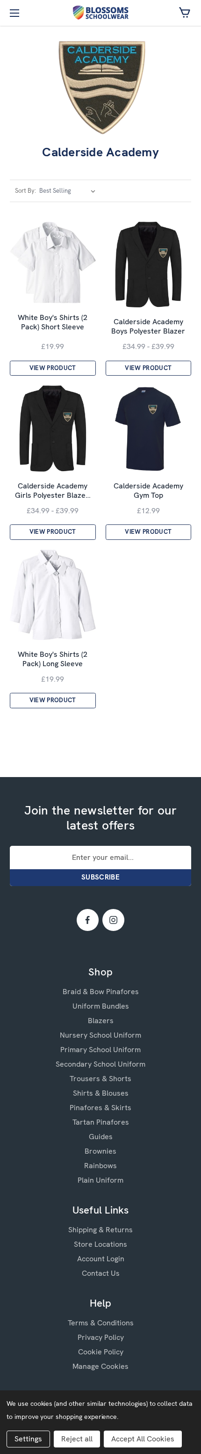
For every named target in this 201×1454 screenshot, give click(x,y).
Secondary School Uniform (100, 1064)
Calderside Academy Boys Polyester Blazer (148, 326)
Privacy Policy (101, 1337)
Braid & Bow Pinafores (101, 991)
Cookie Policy (100, 1352)
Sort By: (25, 191)
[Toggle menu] (13, 13)
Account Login (100, 1259)
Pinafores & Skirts (100, 1107)
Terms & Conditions (101, 1323)
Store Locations (100, 1244)
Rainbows (100, 1165)
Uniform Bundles (100, 1006)
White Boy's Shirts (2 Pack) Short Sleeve (52, 322)
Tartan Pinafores (100, 1122)
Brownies (100, 1151)
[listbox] (69, 191)
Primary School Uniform (100, 1049)
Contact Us (101, 1273)
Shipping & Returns (100, 1230)
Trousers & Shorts (100, 1078)
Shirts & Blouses (101, 1093)
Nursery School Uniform (100, 1035)
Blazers (101, 1020)
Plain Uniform (100, 1180)
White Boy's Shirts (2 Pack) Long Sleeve (52, 659)
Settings (28, 1439)
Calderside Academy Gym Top (148, 490)
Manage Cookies (100, 1366)
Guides (101, 1136)
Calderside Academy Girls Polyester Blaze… (53, 490)
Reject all (77, 1439)
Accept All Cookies (142, 1439)
